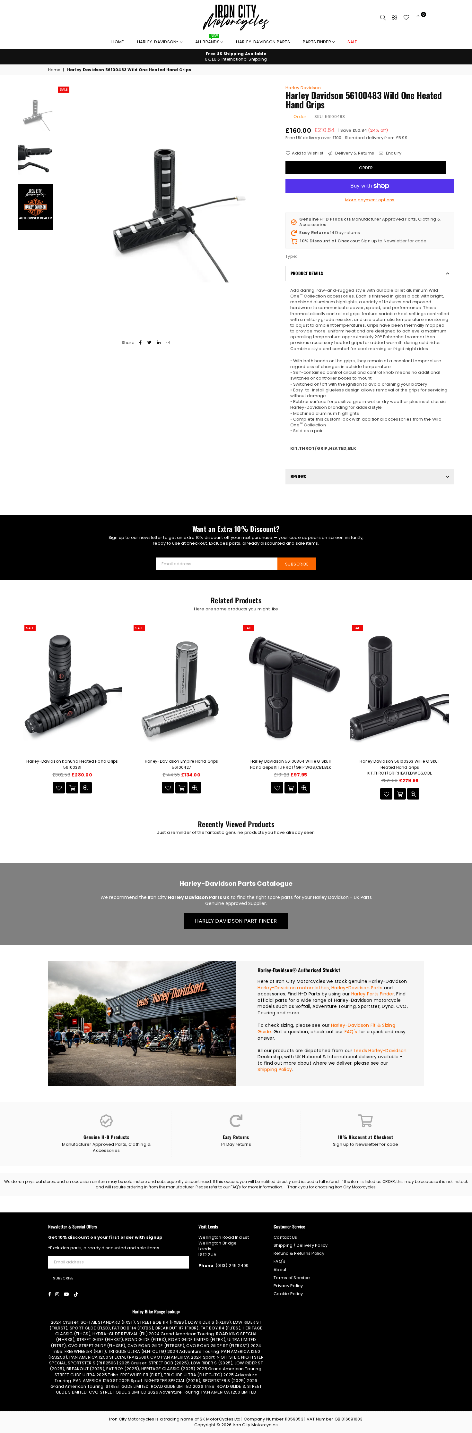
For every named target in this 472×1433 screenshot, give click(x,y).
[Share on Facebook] (140, 343)
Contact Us (285, 1237)
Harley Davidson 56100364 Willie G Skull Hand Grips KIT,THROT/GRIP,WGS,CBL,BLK (290, 764)
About (280, 1270)
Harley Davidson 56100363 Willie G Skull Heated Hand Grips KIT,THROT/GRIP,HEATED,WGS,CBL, (400, 766)
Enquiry (393, 153)
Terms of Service (292, 1278)
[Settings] (394, 17)
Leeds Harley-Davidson (380, 1050)
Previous (62, 183)
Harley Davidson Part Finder (236, 921)
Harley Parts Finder (372, 994)
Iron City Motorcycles (255, 1425)
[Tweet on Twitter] (149, 343)
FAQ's (351, 1031)
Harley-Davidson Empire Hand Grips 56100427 (181, 764)
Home (117, 42)
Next (270, 183)
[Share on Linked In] (158, 343)
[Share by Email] (167, 343)
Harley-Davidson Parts (263, 42)
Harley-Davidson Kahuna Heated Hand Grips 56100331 (72, 764)
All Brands (208, 40)
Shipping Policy (275, 1069)
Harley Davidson (303, 88)
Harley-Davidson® (158, 42)
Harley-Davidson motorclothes (293, 988)
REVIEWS (298, 476)
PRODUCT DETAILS (307, 273)
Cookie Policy (288, 1294)
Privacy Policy (288, 1286)
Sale (64, 89)
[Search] (383, 17)
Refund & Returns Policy (299, 1253)
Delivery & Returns (354, 153)
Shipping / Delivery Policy (301, 1245)
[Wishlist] (406, 17)
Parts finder (317, 42)
